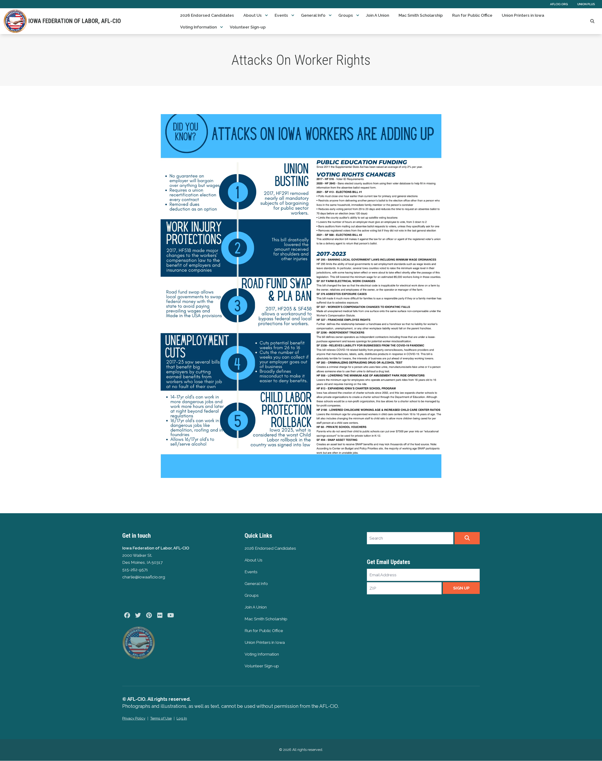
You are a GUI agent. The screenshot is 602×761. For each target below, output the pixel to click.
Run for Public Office (472, 15)
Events (281, 15)
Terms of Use (161, 718)
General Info (313, 15)
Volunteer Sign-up (248, 27)
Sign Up (461, 588)
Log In (182, 718)
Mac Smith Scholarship (421, 15)
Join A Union (377, 15)
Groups (345, 15)
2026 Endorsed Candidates (207, 15)
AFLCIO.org (559, 4)
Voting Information (198, 27)
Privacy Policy (133, 718)
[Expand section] (266, 15)
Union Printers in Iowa (523, 15)
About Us (252, 15)
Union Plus (586, 4)
